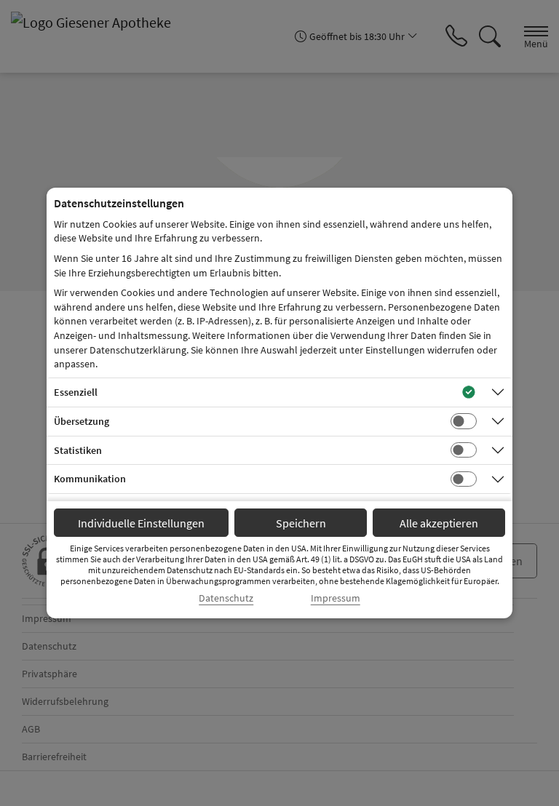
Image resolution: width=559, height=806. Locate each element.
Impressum (335, 598)
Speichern (301, 523)
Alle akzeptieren (439, 523)
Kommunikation (90, 478)
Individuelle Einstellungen (141, 523)
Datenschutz (226, 598)
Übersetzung (81, 421)
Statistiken (78, 450)
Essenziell (76, 392)
